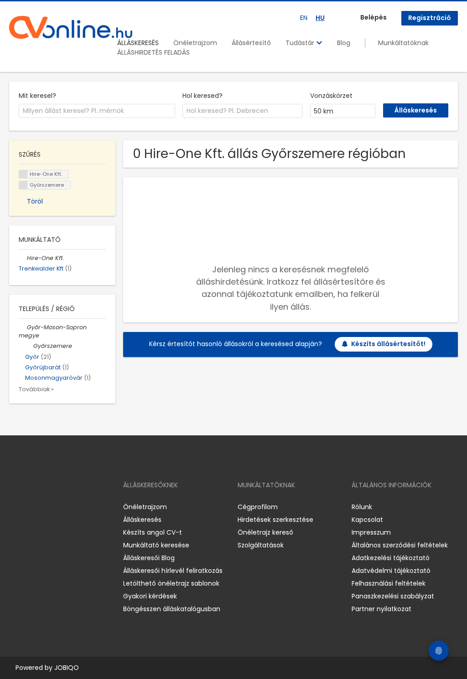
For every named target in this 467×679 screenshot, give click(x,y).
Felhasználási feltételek (388, 583)
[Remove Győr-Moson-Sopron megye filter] (23, 327)
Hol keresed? (202, 95)
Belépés (373, 17)
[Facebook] (15, 507)
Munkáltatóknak (403, 42)
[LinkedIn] (45, 507)
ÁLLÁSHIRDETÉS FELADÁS (153, 52)
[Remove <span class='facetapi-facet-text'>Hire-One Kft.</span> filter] (23, 174)
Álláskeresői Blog (149, 557)
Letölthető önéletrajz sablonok (171, 583)
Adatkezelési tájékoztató (391, 557)
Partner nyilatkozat (381, 608)
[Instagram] (30, 507)
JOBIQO (66, 667)
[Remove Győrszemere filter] (29, 346)
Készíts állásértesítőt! (388, 343)
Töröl (35, 201)
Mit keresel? (37, 95)
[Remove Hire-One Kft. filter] (23, 258)
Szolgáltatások (261, 545)
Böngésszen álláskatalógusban (171, 608)
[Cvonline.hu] (70, 27)
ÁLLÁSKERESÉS (138, 42)
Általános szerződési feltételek (400, 545)
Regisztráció (429, 17)
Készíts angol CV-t (152, 532)
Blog (343, 42)
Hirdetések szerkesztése (275, 519)
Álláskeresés (142, 519)
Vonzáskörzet (331, 95)
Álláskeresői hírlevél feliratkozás (173, 570)
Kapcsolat (367, 519)
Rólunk (362, 506)
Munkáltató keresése (156, 545)
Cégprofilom (258, 506)
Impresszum (371, 532)
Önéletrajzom (195, 42)
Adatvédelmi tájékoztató (391, 570)
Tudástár (300, 42)
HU (320, 17)
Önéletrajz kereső (265, 532)
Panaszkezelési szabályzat (393, 596)
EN (303, 17)
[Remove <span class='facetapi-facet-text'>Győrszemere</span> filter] (23, 185)
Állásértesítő (251, 42)
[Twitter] (59, 507)
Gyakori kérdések (150, 596)
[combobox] (97, 111)
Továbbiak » (36, 389)
